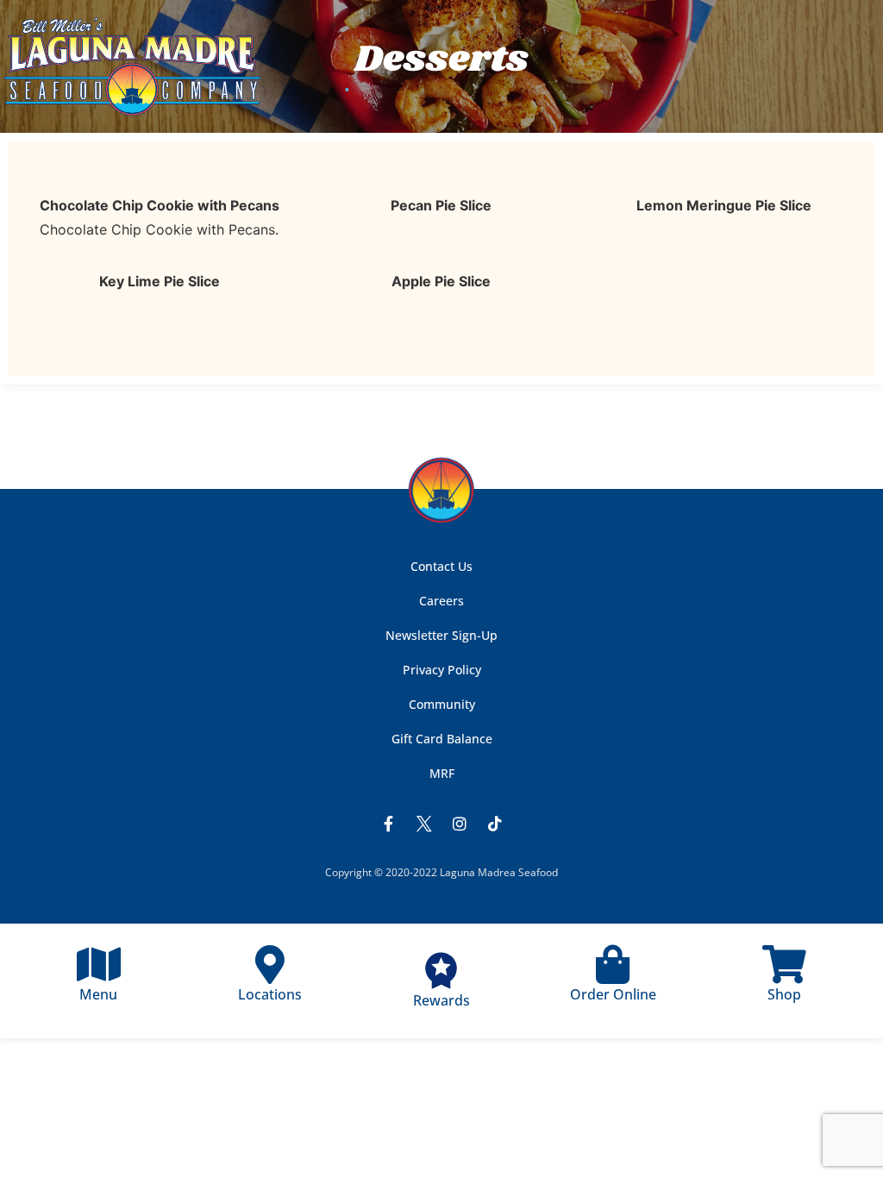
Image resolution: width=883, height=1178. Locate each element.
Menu (98, 994)
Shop (784, 994)
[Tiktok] (494, 823)
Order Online (613, 994)
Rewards (441, 1000)
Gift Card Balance (441, 738)
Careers (441, 600)
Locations (270, 994)
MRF (441, 773)
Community (442, 704)
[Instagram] (459, 823)
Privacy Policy (442, 669)
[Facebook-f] (388, 823)
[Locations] (270, 964)
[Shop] (784, 964)
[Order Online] (612, 964)
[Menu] (98, 964)
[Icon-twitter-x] (424, 823)
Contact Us (441, 566)
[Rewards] (441, 970)
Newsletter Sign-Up (441, 635)
